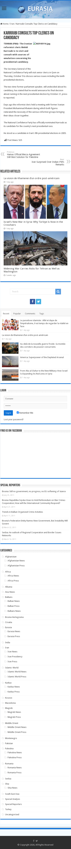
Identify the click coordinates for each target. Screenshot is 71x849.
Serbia (8, 778)
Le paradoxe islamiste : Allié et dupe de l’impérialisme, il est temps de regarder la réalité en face (44, 323)
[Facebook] (32, 301)
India (7, 642)
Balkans (8, 597)
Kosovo (8, 698)
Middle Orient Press (17, 732)
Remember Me (26, 413)
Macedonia (10, 703)
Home (5, 24)
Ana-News (10, 592)
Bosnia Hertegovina (14, 617)
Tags (41, 313)
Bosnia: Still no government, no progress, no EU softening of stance (34, 491)
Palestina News (15, 752)
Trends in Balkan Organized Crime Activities (22, 512)
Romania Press (14, 772)
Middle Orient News (17, 727)
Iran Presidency (15, 656)
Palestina (9, 748)
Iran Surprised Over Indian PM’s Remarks (48, 162)
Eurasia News (14, 631)
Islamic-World (11, 667)
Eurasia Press (14, 636)
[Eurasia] (35, 9)
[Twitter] (38, 301)
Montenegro (11, 738)
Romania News (15, 767)
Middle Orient (11, 723)
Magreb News (14, 712)
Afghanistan (11, 556)
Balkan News (14, 601)
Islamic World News (17, 671)
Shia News (12, 788)
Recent (6, 313)
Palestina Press (15, 757)
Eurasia (8, 627)
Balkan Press (13, 606)
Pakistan (9, 743)
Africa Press (13, 580)
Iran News (12, 651)
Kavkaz (8, 682)
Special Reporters (13, 804)
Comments (30, 313)
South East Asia (12, 794)
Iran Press (12, 661)
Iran (12, 24)
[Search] (58, 291)
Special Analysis (12, 799)
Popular (17, 313)
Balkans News (14, 611)
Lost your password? (14, 419)
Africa (8, 571)
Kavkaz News (14, 686)
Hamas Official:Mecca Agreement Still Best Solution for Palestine (23, 154)
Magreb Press (14, 717)
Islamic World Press (17, 676)
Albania (8, 587)
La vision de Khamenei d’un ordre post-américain (31, 178)
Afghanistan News (16, 560)
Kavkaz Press (14, 691)
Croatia (8, 622)
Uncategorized (12, 814)
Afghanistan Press (16, 565)
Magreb (9, 708)
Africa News (13, 575)
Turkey (8, 809)
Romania (9, 763)
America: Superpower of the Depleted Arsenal (42, 357)
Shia (7, 784)
